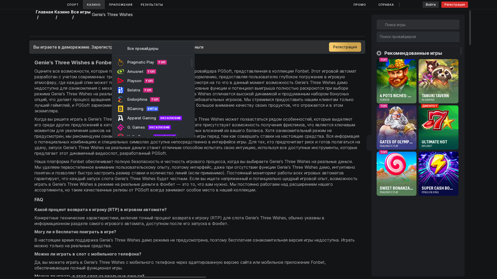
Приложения (121, 4)
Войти (431, 4)
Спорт (73, 4)
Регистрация (454, 4)
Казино (94, 4)
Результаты (152, 4)
